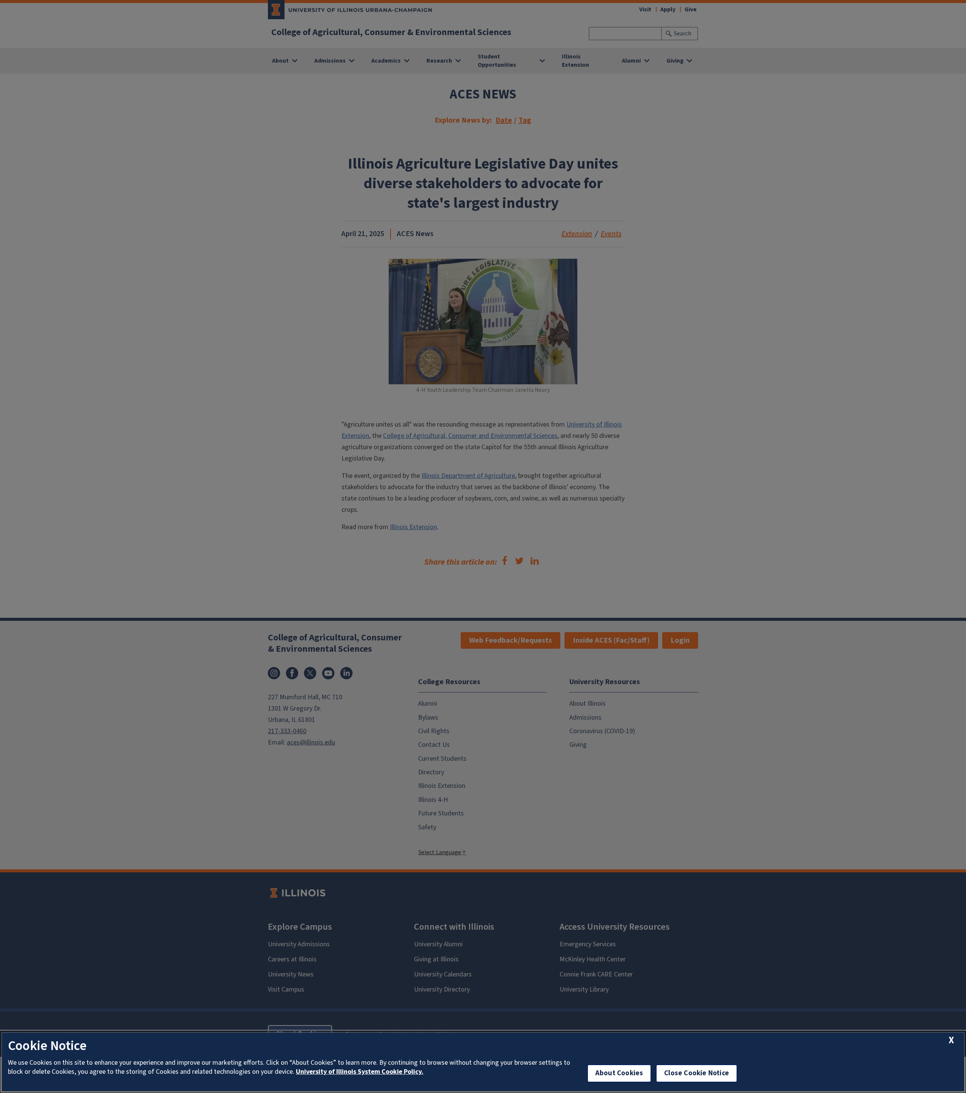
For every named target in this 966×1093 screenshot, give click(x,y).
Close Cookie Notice (696, 1073)
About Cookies (619, 1073)
